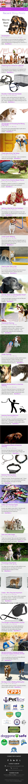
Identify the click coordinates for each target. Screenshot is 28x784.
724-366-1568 (15, 768)
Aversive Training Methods (9, 415)
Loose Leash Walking (8, 236)
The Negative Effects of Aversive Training (11, 446)
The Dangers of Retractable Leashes (12, 622)
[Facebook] (8, 760)
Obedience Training (7, 323)
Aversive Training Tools (8, 475)
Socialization (5, 35)
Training (20, 37)
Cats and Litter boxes (8, 534)
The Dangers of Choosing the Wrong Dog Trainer (13, 124)
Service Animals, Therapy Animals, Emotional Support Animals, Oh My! (12, 653)
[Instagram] (16, 760)
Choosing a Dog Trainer (8, 563)
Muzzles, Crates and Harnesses (11, 94)
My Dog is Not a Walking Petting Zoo (12, 682)
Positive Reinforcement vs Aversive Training (12, 385)
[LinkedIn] (14, 760)
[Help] (27, 9)
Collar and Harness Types (9, 504)
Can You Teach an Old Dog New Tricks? (13, 294)
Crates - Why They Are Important (11, 592)
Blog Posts (14, 13)
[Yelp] (11, 760)
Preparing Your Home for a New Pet (12, 65)
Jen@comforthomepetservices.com (15, 770)
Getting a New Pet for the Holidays (12, 208)
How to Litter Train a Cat (8, 266)
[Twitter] (19, 760)
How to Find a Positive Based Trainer (12, 180)
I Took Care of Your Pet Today (10, 153)
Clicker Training (6, 354)
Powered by (16, 780)
